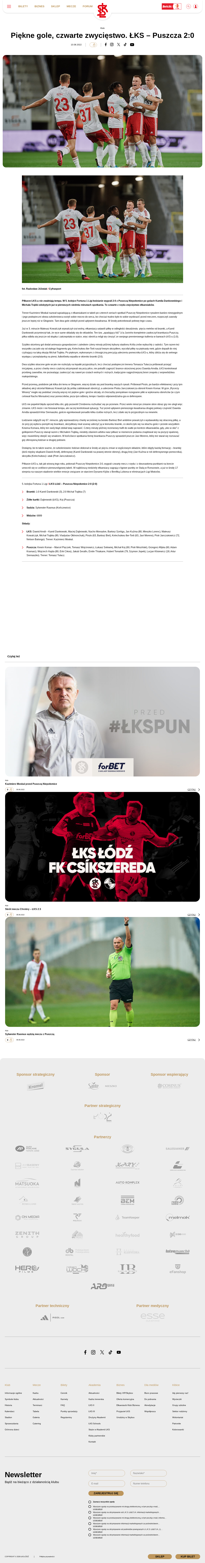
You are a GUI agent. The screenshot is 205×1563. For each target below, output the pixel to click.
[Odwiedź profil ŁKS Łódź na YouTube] (119, 1352)
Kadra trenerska (96, 1399)
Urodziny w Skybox (125, 1417)
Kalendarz (9, 1411)
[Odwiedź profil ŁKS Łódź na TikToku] (110, 1352)
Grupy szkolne (179, 1405)
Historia (8, 1405)
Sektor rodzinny (179, 1411)
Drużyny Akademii (97, 1417)
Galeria (36, 1417)
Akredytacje (149, 1405)
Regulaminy (66, 1417)
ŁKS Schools (95, 1423)
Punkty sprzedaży (69, 1411)
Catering (37, 1423)
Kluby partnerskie (97, 1435)
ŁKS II (91, 1405)
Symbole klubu (12, 1399)
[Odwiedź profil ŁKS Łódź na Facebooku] (85, 1352)
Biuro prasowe (151, 1393)
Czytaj (192, 789)
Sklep (55, 6)
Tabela (36, 1411)
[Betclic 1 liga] (172, 6)
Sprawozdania (11, 1423)
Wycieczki (177, 1399)
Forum (88, 6)
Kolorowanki (178, 1429)
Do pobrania (150, 1399)
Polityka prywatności (46, 1556)
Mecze (71, 6)
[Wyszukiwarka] (188, 6)
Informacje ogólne (13, 1393)
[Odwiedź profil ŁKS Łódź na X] (102, 1352)
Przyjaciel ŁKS (123, 1411)
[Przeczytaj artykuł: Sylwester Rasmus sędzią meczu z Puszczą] (102, 971)
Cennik (64, 1393)
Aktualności (38, 1399)
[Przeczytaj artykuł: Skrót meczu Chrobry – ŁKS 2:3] (102, 846)
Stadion (8, 1417)
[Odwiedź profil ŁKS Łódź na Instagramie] (93, 1352)
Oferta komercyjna (125, 1399)
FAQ (63, 1405)
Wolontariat (177, 1417)
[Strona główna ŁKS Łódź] (102, 10)
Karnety (64, 1399)
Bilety (23, 6)
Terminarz (37, 1405)
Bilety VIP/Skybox (124, 1393)
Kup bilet (188, 1556)
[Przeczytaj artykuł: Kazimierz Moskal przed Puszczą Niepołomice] (102, 721)
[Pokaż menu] (9, 6)
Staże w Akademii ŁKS (99, 1429)
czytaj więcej (97, 1509)
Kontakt (92, 1442)
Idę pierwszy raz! (180, 1393)
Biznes (39, 6)
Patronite (176, 1423)
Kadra (35, 1393)
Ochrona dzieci (12, 1429)
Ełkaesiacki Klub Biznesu (128, 1405)
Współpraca (150, 1411)
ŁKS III (92, 1411)
